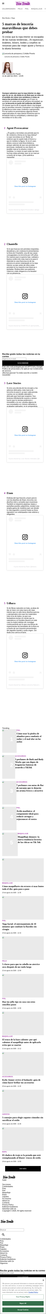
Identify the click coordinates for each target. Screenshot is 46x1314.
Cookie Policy (33, 1292)
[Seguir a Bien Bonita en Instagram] (13, 1265)
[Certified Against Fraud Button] (10, 1213)
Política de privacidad (10, 369)
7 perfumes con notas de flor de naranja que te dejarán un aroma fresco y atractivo (30, 788)
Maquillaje (36, 9)
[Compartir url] (4, 89)
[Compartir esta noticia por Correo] (21, 78)
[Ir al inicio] (23, 1177)
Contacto (5, 1203)
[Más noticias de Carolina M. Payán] (7, 63)
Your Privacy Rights (23, 1297)
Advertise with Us (9, 1209)
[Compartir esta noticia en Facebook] (10, 78)
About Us (6, 1201)
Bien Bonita (6, 18)
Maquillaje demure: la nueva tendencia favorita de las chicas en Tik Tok (30, 839)
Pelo (20, 9)
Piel (27, 9)
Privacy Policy (8, 1205)
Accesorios (20, 756)
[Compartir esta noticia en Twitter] (16, 78)
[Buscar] (3, 1234)
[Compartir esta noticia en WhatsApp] (5, 78)
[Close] (43, 1280)
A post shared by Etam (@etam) (25, 567)
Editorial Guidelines (10, 1207)
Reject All (23, 1303)
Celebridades (8, 9)
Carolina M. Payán (13, 74)
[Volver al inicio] (7, 1220)
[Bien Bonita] (23, 3)
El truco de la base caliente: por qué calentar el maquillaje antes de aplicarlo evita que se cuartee (21, 1042)
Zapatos (6, 1114)
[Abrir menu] (3, 3)
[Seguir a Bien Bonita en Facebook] (2, 1265)
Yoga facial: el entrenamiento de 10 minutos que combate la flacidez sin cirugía (19, 927)
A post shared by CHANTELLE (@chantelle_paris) (26, 326)
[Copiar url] (7, 84)
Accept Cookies (23, 1310)
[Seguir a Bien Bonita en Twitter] (8, 1265)
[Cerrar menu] (2, 1226)
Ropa (13, 18)
